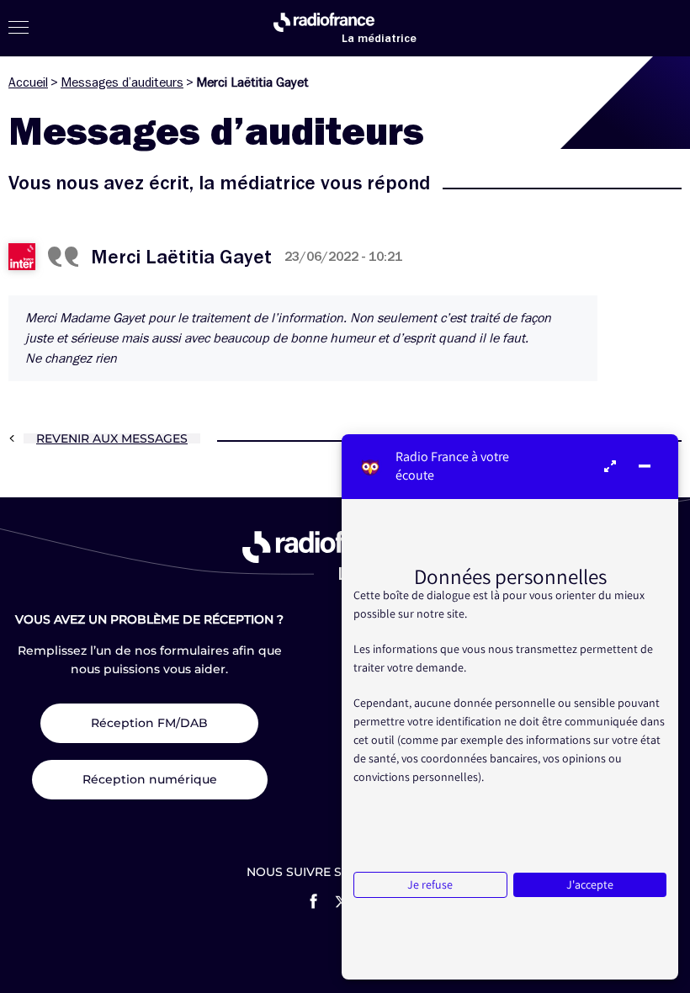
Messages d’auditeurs (122, 82)
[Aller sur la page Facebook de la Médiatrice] (313, 901)
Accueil (28, 82)
